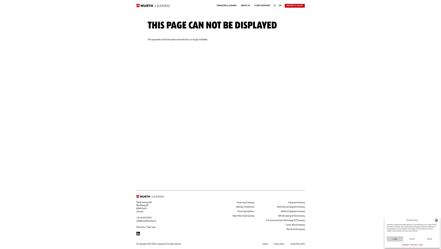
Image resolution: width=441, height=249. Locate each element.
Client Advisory (262, 6)
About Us (245, 6)
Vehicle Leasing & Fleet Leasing (291, 216)
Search (275, 6)
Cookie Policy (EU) (297, 244)
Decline (412, 239)
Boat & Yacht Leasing (296, 229)
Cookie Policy (405, 244)
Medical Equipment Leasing (293, 211)
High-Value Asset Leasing (243, 216)
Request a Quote (295, 6)
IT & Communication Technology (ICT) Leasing (285, 220)
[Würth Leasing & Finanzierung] (153, 5)
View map (151, 227)
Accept (395, 239)
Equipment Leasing (296, 202)
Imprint (421, 244)
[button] (436, 220)
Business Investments (245, 207)
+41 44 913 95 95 (143, 218)
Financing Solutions (246, 211)
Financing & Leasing (227, 6)
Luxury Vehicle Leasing (295, 225)
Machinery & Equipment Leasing (291, 207)
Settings (429, 239)
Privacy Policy (414, 244)
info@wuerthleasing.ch (146, 221)
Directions (140, 227)
